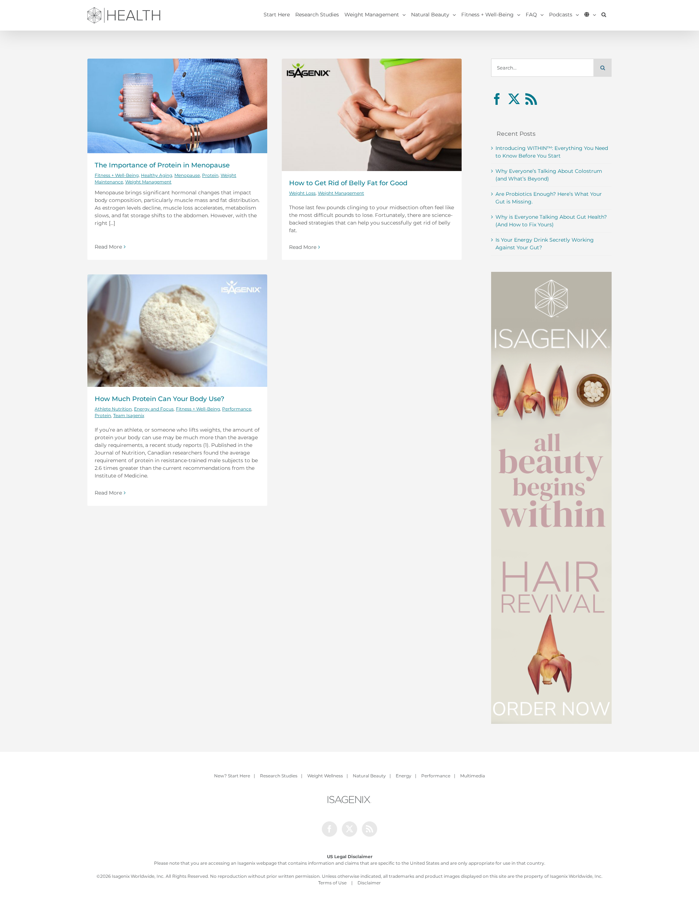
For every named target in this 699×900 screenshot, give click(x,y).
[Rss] (531, 99)
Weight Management (148, 182)
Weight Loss (302, 193)
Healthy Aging (156, 175)
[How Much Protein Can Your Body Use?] (177, 330)
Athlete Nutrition (113, 409)
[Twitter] (514, 99)
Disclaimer (369, 882)
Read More (108, 246)
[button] (603, 14)
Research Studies (278, 775)
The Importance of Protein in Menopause (162, 165)
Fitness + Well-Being (117, 175)
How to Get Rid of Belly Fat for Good (348, 183)
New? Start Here (232, 775)
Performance (236, 409)
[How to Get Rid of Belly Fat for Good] (372, 115)
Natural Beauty (369, 775)
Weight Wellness (325, 775)
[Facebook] (497, 99)
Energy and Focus (154, 409)
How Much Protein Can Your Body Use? (159, 399)
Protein (210, 175)
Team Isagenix (128, 415)
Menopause (187, 175)
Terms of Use (332, 882)
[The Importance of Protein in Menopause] (177, 106)
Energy (403, 775)
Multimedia (472, 775)
